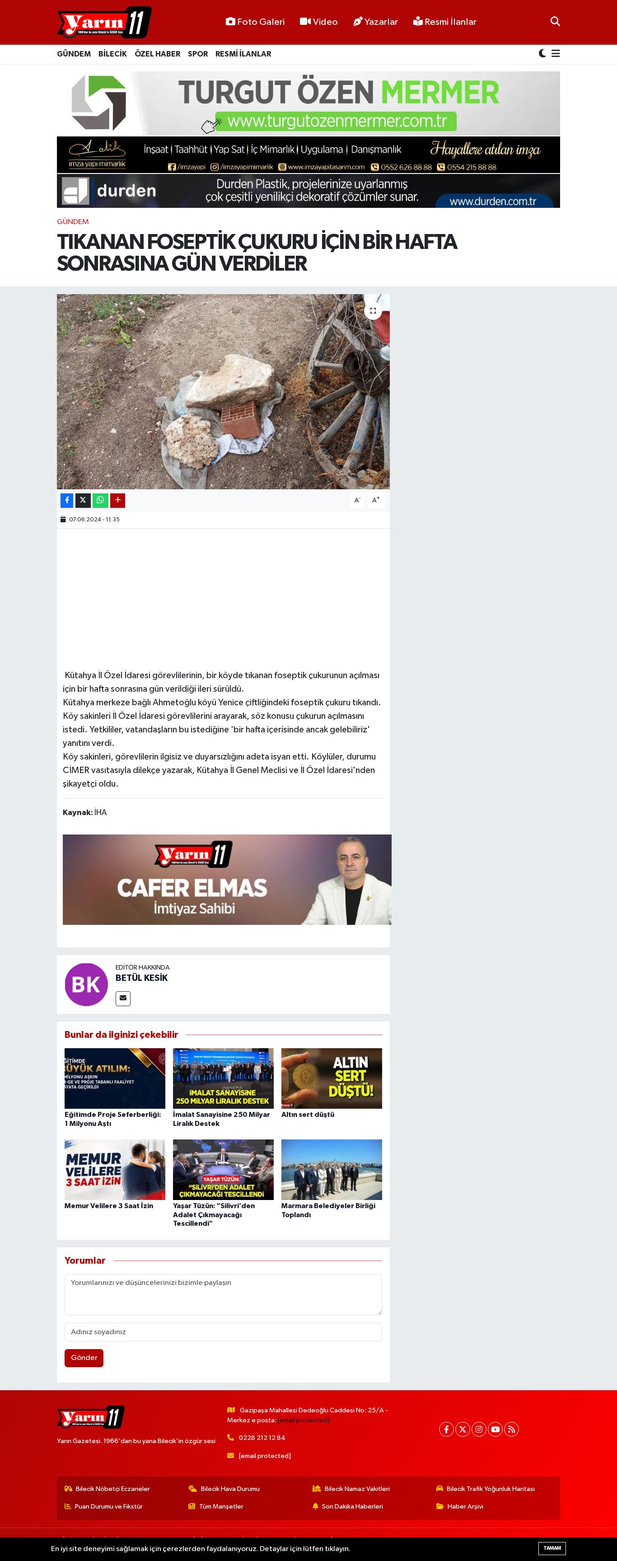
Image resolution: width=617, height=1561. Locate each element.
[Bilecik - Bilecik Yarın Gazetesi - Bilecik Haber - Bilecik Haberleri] (104, 22)
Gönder (84, 1358)
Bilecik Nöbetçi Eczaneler (113, 1489)
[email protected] (304, 1420)
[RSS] (511, 1429)
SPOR (198, 54)
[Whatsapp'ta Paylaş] (100, 500)
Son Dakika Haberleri (352, 1506)
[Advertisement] (227, 597)
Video (325, 22)
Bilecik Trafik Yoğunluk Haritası (491, 1489)
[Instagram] (479, 1429)
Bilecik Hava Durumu (230, 1489)
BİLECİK (112, 54)
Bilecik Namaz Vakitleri (357, 1489)
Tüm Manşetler (221, 1506)
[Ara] (555, 22)
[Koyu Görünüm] (543, 54)
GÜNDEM (74, 54)
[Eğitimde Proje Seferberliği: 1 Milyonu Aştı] (115, 1078)
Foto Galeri (261, 22)
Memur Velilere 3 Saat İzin (109, 1205)
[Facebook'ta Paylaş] (67, 500)
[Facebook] (446, 1429)
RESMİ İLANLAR (243, 54)
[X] (462, 1429)
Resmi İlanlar (450, 22)
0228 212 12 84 (262, 1437)
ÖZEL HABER (157, 54)
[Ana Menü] (554, 54)
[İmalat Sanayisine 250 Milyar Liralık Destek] (223, 1078)
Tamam (552, 1548)
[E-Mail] (123, 998)
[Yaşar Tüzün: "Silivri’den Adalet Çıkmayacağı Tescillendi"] (223, 1169)
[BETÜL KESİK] (86, 984)
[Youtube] (495, 1429)
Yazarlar (381, 22)
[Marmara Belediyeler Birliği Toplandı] (331, 1169)
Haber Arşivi (465, 1506)
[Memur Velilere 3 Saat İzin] (115, 1169)
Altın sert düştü (307, 1114)
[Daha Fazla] (117, 500)
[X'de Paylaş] (83, 500)
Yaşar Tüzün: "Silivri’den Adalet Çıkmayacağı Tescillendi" (214, 1214)
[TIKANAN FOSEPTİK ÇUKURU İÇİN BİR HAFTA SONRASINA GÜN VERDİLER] (223, 391)
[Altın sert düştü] (331, 1078)
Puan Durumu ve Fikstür (109, 1506)
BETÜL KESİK (142, 978)
